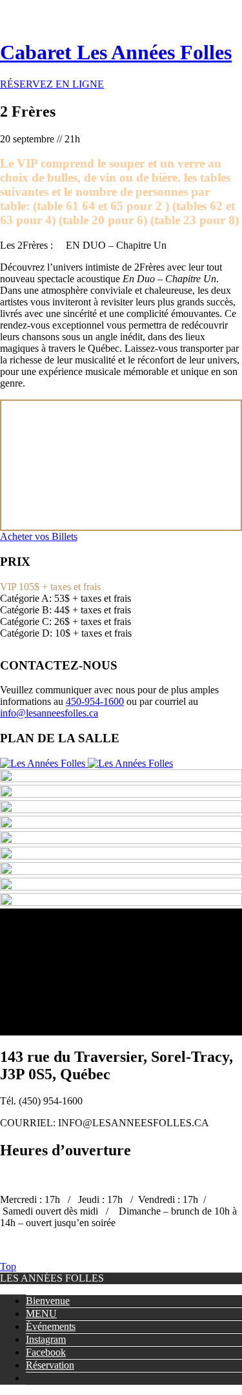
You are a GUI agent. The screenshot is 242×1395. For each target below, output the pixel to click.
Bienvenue (48, 1300)
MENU (41, 1313)
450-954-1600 (95, 701)
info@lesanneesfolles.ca (49, 712)
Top (8, 1266)
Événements (51, 1326)
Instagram (46, 1339)
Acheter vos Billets (38, 536)
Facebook (46, 1352)
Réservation (50, 1365)
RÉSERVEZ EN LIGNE (52, 84)
